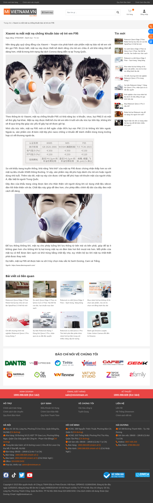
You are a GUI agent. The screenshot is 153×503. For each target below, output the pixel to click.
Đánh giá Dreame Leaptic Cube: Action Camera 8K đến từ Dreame (98, 333)
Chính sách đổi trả (123, 415)
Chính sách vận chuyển (31, 2)
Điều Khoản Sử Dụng (50, 408)
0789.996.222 (133, 445)
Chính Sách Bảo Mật (142, 2)
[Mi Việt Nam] (20, 12)
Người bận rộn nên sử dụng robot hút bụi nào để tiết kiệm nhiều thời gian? (135, 123)
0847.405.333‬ (131, 442)
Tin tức (36, 38)
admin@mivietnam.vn (31, 465)
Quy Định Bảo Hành (124, 2)
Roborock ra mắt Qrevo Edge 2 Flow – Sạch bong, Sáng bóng (72, 301)
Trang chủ (7, 23)
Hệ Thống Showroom (125, 412)
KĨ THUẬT (126, 391)
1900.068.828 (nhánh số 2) (89, 445)
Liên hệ (120, 403)
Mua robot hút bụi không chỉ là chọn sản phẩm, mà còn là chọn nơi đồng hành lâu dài (98, 302)
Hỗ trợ (7, 403)
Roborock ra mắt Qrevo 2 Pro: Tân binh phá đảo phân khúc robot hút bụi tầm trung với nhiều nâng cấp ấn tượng (71, 335)
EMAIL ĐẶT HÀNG (76, 391)
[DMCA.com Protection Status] (142, 475)
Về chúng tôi (86, 403)
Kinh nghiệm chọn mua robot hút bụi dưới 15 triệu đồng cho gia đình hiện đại (135, 97)
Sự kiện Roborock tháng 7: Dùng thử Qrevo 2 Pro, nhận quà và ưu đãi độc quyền (43, 333)
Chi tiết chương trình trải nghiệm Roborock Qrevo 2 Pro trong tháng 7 (17, 333)
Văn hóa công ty (85, 408)
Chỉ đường (15, 432)
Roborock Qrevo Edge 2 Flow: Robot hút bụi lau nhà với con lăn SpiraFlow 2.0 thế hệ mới (17, 302)
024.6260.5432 (17, 461)
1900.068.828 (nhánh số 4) (88, 448)
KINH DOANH (26, 391)
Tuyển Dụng (83, 412)
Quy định (46, 403)
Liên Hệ (119, 408)
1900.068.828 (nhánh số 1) (26, 455)
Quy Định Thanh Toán (50, 415)
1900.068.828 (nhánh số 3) (26, 458)
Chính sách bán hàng (10, 2)
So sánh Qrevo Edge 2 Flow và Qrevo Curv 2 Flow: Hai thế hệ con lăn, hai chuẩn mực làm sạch (44, 304)
